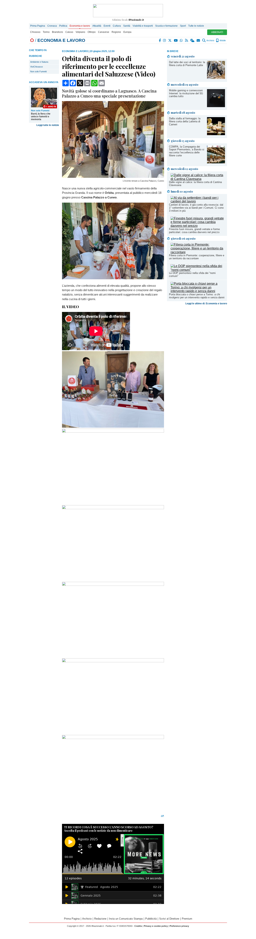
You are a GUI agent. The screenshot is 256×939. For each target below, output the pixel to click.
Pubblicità (151, 918)
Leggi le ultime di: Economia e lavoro (206, 303)
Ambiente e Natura (39, 62)
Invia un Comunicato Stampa (126, 918)
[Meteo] (192, 40)
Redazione (100, 918)
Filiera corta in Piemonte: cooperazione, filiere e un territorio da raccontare (196, 257)
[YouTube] (176, 40)
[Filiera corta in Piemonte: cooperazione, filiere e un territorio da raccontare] (198, 252)
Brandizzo (57, 32)
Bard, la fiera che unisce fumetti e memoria (40, 116)
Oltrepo (92, 32)
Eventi (107, 25)
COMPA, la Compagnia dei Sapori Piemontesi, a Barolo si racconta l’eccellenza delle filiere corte (186, 151)
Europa (127, 32)
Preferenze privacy (179, 926)
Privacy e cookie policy (156, 926)
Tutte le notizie (196, 25)
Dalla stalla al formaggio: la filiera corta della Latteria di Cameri (184, 121)
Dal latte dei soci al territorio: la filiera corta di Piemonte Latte (187, 64)
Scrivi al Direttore (169, 918)
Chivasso (35, 32)
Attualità (96, 25)
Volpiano (80, 32)
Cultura (117, 25)
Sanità (126, 25)
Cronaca (52, 25)
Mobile (222, 40)
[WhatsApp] (181, 40)
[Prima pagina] (32, 40)
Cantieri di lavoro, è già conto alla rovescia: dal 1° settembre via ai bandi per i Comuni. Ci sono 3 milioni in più (196, 207)
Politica (63, 25)
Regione (116, 32)
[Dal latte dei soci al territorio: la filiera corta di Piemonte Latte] (216, 77)
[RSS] (186, 40)
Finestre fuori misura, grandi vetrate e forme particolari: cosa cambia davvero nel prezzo (194, 231)
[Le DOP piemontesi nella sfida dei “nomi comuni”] (198, 269)
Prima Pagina (37, 25)
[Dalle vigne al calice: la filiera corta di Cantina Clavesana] (198, 179)
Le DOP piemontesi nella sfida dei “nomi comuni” (192, 274)
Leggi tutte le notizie (47, 125)
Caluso (69, 32)
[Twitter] (170, 40)
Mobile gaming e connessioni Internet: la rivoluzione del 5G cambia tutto (186, 93)
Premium (187, 918)
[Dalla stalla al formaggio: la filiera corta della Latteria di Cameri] (216, 134)
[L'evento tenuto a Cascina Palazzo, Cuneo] (113, 176)
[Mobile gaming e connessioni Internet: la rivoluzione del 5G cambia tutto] (216, 106)
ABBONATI (217, 32)
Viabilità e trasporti (143, 25)
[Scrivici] (198, 40)
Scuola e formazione (166, 25)
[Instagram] (164, 40)
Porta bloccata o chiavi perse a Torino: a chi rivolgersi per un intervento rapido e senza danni (196, 296)
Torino (46, 32)
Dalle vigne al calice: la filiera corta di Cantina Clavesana (195, 184)
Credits (138, 926)
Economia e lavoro (80, 25)
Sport (183, 25)
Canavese (103, 32)
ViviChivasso (36, 66)
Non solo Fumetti (38, 71)
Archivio (210, 40)
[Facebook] (160, 40)
